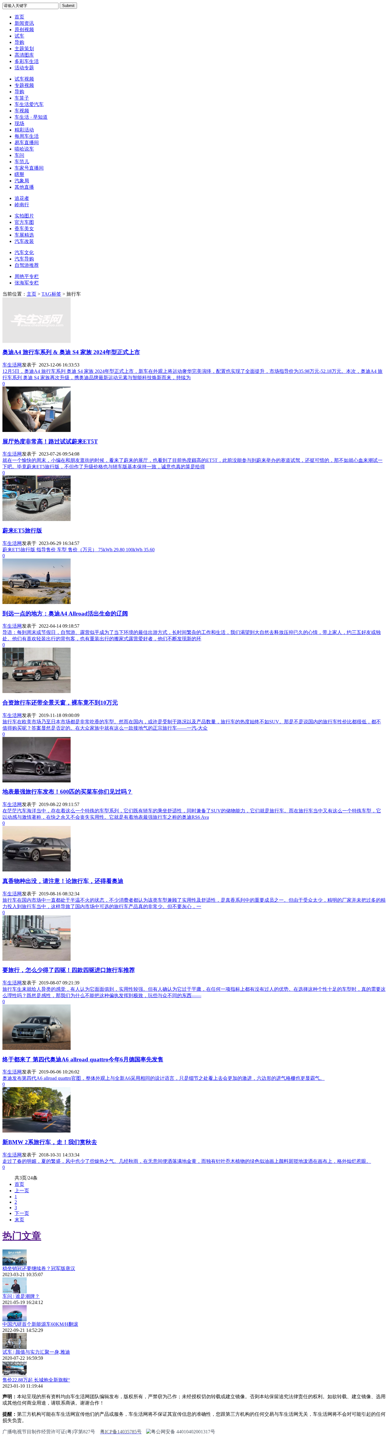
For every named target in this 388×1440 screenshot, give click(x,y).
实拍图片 (24, 215)
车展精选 (24, 234)
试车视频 (24, 78)
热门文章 (21, 1235)
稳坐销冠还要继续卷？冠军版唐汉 (38, 1268)
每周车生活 (27, 136)
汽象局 (22, 180)
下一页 (22, 1213)
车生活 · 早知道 (31, 117)
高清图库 (24, 55)
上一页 (22, 1190)
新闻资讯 (24, 23)
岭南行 (22, 204)
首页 (19, 16)
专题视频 (24, 85)
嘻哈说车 (24, 148)
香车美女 (24, 228)
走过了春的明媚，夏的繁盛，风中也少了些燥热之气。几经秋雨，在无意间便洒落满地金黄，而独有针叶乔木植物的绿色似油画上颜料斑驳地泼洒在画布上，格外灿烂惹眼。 (186, 1161)
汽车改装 (24, 241)
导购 (19, 42)
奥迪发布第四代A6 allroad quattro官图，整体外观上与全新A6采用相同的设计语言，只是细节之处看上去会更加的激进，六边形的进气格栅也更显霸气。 (163, 1078)
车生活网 (12, 364)
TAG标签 (51, 294)
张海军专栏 (27, 282)
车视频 (22, 110)
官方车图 (24, 222)
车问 (19, 155)
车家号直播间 (29, 168)
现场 (19, 123)
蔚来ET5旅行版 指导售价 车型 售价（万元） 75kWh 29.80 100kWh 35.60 (78, 549)
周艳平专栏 (27, 276)
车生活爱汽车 (29, 104)
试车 (19, 35)
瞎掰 (19, 174)
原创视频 (24, 29)
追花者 (22, 198)
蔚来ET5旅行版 (22, 530)
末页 (19, 1219)
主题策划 (24, 48)
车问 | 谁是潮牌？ (21, 1296)
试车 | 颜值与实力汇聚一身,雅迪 (36, 1352)
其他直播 (24, 187)
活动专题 (24, 67)
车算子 (22, 98)
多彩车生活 (27, 61)
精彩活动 (24, 129)
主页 (31, 294)
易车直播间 (27, 142)
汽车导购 (24, 258)
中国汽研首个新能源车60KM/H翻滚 (40, 1324)
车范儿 (22, 161)
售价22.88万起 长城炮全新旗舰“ (36, 1379)
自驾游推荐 (27, 265)
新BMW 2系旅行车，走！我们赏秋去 (49, 1142)
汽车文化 (24, 252)
